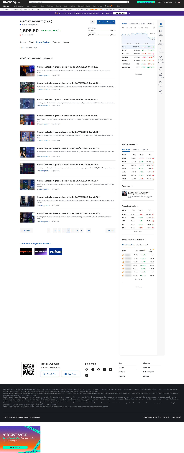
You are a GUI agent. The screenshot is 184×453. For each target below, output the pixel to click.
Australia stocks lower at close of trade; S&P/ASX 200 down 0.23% (68, 83)
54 (89, 230)
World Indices (26, 9)
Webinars (126, 186)
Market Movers (128, 144)
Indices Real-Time (48, 9)
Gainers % (136, 149)
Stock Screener (97, 6)
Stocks (149, 23)
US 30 (124, 47)
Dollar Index (126, 67)
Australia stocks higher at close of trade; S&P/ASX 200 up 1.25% (67, 67)
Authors (146, 376)
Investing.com (43, 75)
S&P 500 (125, 57)
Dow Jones (125, 54)
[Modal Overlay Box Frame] (20, 439)
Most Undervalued (128, 245)
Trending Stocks (129, 206)
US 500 (124, 50)
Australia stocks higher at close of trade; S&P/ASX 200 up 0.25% (67, 99)
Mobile (121, 367)
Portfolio (122, 372)
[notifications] (175, 2)
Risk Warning (176, 417)
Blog (120, 363)
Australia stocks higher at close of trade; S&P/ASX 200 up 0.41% (67, 116)
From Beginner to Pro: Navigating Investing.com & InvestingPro (138, 193)
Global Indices (59, 9)
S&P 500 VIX (126, 64)
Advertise (146, 367)
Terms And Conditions (150, 417)
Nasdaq (124, 60)
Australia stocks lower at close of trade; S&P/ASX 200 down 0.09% (69, 197)
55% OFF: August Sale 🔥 (146, 2)
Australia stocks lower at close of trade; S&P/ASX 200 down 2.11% (68, 148)
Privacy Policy (164, 417)
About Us (146, 363)
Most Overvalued (142, 245)
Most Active (126, 149)
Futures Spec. (69, 9)
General (23, 42)
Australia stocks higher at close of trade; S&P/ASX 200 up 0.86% (67, 181)
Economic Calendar (84, 6)
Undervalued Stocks (109, 9)
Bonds (143, 23)
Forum (66, 42)
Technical (57, 42)
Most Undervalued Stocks (133, 240)
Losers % (145, 149)
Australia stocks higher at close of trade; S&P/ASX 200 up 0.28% (67, 164)
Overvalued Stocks (122, 9)
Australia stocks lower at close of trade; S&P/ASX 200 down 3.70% (69, 132)
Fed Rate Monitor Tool (81, 9)
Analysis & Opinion (31, 47)
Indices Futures (36, 9)
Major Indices (17, 9)
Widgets (122, 376)
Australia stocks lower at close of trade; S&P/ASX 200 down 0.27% (68, 213)
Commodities (134, 23)
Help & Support (148, 372)
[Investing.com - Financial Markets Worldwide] (11, 2)
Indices (7, 9)
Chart (31, 42)
